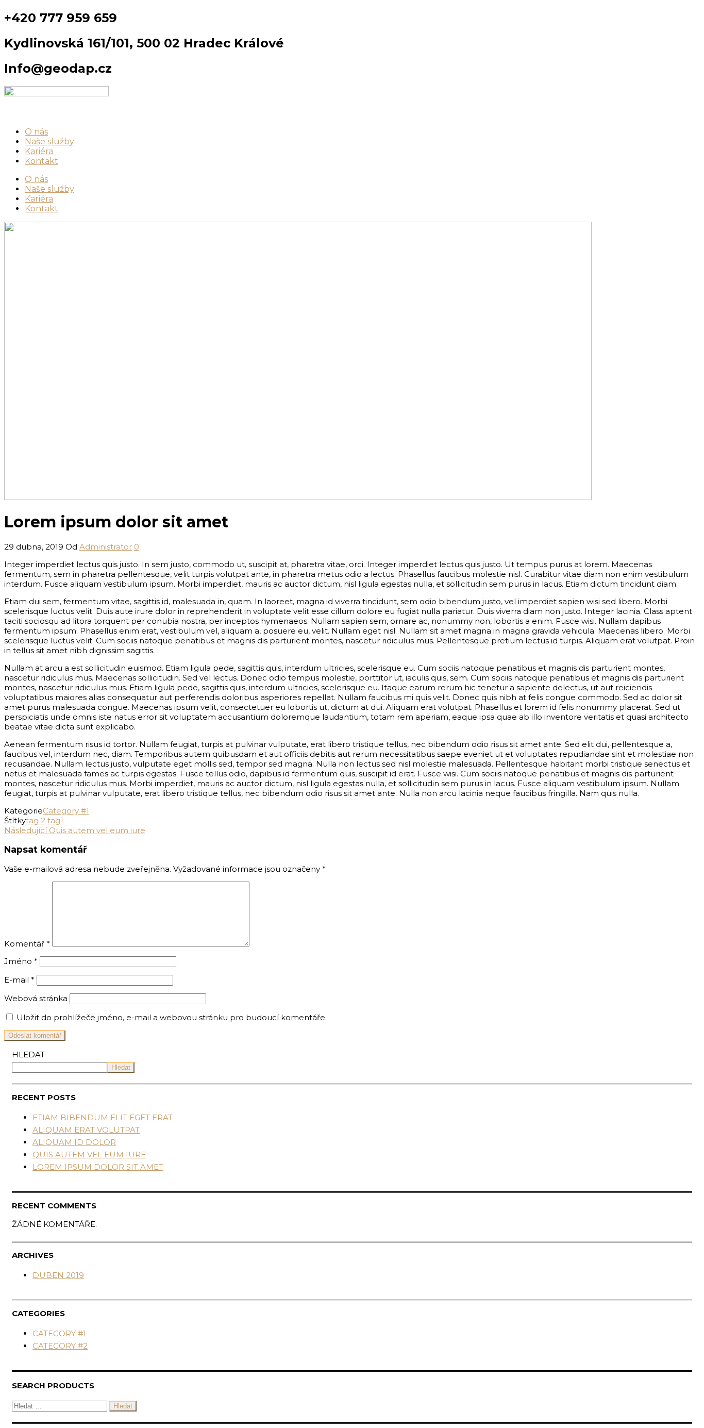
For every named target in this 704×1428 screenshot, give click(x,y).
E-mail (19, 980)
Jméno (21, 961)
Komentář (27, 944)
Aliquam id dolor (74, 1142)
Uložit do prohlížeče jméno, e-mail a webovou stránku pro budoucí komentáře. (171, 1017)
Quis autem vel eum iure (89, 1154)
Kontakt (41, 161)
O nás (36, 132)
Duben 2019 (58, 1275)
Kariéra (39, 151)
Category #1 (66, 811)
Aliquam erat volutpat (86, 1130)
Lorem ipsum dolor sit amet (97, 1167)
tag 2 (35, 820)
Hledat (28, 1054)
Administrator (105, 547)
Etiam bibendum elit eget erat (102, 1117)
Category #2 (60, 1346)
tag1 (55, 820)
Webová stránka (36, 998)
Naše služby (49, 141)
